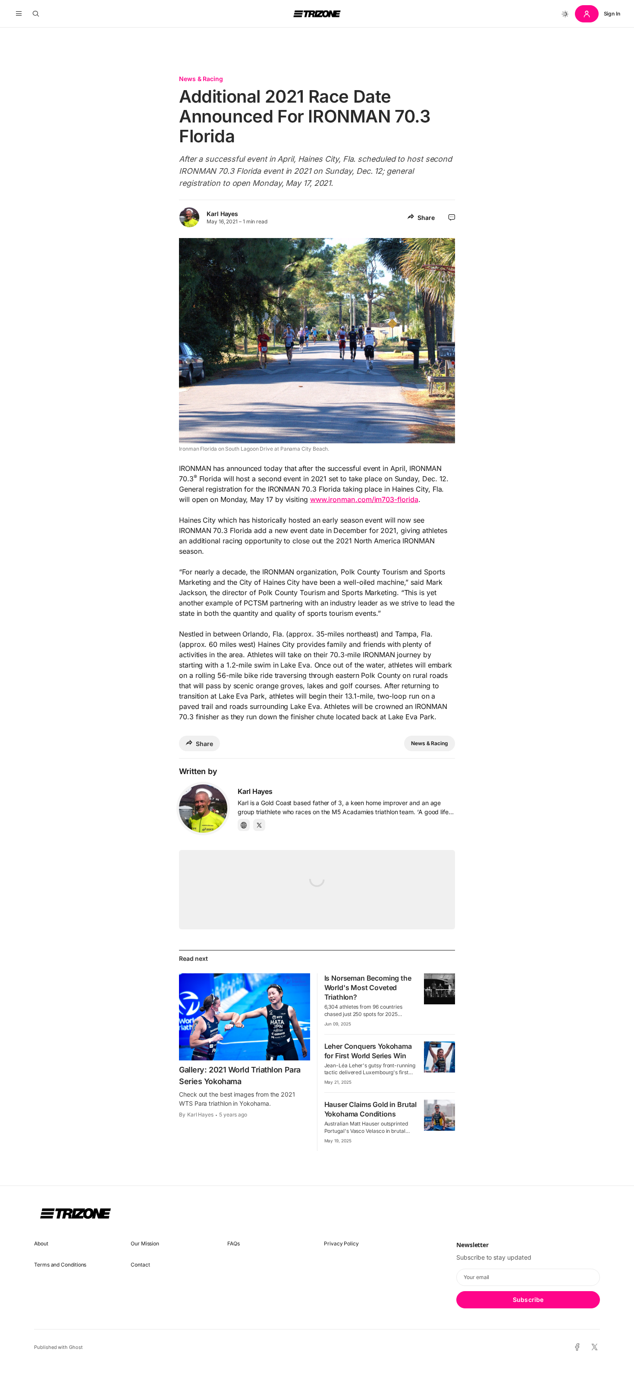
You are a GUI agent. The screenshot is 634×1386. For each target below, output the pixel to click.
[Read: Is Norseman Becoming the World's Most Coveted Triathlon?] (439, 988)
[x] (594, 1347)
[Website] (244, 825)
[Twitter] (259, 825)
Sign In (612, 13)
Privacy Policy (341, 1243)
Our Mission (145, 1243)
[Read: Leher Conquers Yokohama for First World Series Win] (439, 1056)
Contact (140, 1264)
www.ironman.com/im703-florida (364, 499)
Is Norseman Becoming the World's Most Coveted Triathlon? (367, 987)
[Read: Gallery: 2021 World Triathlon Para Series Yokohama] (244, 1016)
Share (426, 217)
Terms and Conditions (60, 1264)
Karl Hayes (222, 213)
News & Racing (201, 78)
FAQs (233, 1243)
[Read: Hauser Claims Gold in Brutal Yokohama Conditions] (439, 1115)
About (41, 1243)
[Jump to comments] (452, 217)
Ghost (76, 1347)
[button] (19, 14)
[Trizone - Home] (317, 14)
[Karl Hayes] (203, 808)
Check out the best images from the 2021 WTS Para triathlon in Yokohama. (237, 1099)
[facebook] (577, 1347)
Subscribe (528, 1299)
